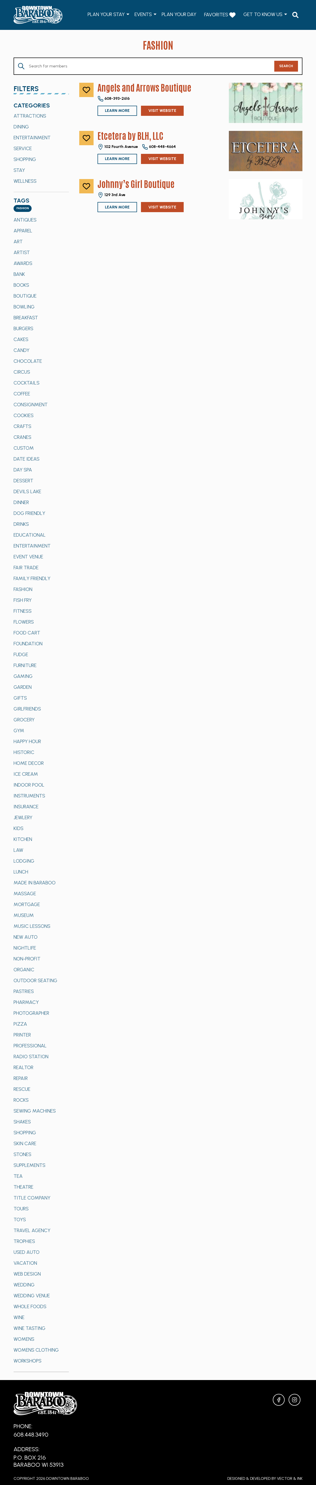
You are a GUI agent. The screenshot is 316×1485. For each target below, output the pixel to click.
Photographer (31, 1013)
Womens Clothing (36, 1349)
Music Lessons (32, 926)
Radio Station (31, 1056)
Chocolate (28, 361)
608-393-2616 (116, 98)
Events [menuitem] (143, 14)
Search (286, 66)
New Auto (26, 937)
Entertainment (32, 137)
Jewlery (23, 817)
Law (18, 850)
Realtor (23, 1067)
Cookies (24, 415)
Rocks (21, 1100)
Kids (18, 828)
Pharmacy (26, 1002)
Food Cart (27, 632)
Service (23, 148)
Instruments (29, 795)
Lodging (24, 860)
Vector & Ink (289, 1478)
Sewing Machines (35, 1110)
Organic (24, 969)
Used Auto (27, 1252)
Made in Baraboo (35, 882)
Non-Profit (27, 958)
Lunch (21, 871)
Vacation (25, 1263)
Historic (24, 752)
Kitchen (23, 839)
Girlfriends (27, 708)
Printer (22, 1034)
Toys (20, 1219)
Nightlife (25, 947)
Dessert (23, 480)
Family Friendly (32, 578)
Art (18, 241)
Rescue (22, 1089)
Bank (19, 274)
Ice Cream (26, 774)
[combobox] (23, 208)
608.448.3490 (31, 1434)
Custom (24, 448)
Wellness (25, 181)
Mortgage (27, 904)
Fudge (21, 654)
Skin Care (25, 1143)
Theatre (23, 1186)
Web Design (27, 1273)
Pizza (20, 1023)
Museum (24, 915)
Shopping (25, 159)
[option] (41, 116)
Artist (22, 252)
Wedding (24, 1284)
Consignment (31, 404)
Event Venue (28, 556)
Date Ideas (27, 458)
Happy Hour (27, 741)
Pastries (24, 991)
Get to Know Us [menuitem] (262, 14)
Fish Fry (23, 600)
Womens (24, 1339)
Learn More (117, 110)
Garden (23, 687)
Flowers (24, 621)
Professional (30, 1045)
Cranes (22, 437)
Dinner (21, 502)
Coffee (22, 393)
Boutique (25, 295)
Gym (19, 730)
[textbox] (23, 208)
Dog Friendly (29, 513)
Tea (18, 1176)
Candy (21, 350)
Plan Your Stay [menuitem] (106, 14)
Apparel (23, 230)
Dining (21, 126)
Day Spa (23, 469)
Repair (21, 1078)
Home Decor (29, 763)
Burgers (23, 328)
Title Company (32, 1197)
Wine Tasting (29, 1328)
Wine (19, 1317)
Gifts (20, 697)
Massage (25, 893)
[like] (86, 90)
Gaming (23, 676)
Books (21, 285)
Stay (19, 170)
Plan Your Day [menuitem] (179, 14)
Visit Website (162, 110)
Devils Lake (27, 491)
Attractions (30, 115)
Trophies (24, 1241)
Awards (23, 263)
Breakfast (26, 317)
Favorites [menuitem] (216, 15)
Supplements (29, 1165)
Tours (21, 1208)
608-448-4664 (162, 146)
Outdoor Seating (35, 980)
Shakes (22, 1121)
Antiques (25, 219)
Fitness (23, 611)
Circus (22, 371)
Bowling (24, 306)
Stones (22, 1154)
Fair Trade (26, 567)
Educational (30, 534)
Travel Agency (32, 1230)
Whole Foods (30, 1306)
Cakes (21, 339)
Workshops (27, 1360)
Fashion (23, 589)
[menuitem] (295, 15)
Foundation (28, 643)
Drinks (21, 524)
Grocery (24, 719)
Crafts (22, 426)
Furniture (25, 665)
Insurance (26, 806)
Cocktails (27, 382)
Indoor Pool (29, 784)
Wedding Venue (32, 1295)
